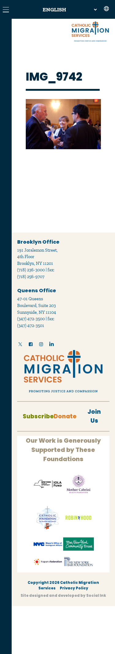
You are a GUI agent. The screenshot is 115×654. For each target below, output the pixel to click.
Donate (65, 416)
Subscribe (38, 416)
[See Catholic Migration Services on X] (20, 345)
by (63, 595)
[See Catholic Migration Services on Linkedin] (51, 345)
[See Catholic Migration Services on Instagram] (41, 345)
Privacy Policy (74, 588)
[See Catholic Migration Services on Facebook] (31, 345)
